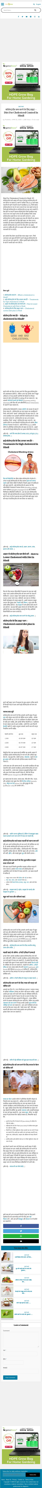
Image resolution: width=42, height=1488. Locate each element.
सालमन (26, 967)
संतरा (13, 880)
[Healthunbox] (9, 4)
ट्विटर (28, 1219)
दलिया (20, 878)
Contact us (21, 1479)
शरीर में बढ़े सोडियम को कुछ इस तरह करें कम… (24, 1060)
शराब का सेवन (7, 1099)
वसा (4, 717)
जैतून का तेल (11, 783)
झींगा (10, 853)
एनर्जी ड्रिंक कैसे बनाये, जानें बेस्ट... (23, 1257)
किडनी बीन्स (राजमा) (17, 882)
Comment (6, 1330)
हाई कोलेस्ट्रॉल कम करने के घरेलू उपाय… (22, 616)
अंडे (36, 851)
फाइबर (20, 605)
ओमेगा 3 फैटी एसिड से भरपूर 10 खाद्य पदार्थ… (23, 978)
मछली (19, 603)
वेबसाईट (5, 1368)
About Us (8, 1479)
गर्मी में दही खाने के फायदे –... (23, 1303)
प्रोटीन (24, 409)
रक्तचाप (24, 1110)
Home (3, 1479)
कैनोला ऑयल (26, 781)
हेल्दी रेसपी (21, 106)
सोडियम (11, 992)
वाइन (26, 1112)
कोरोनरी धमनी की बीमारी (15, 400)
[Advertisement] (21, 42)
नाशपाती (19, 880)
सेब (7, 880)
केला (10, 880)
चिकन (26, 603)
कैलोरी (5, 726)
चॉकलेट (26, 757)
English (38, 4)
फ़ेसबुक (20, 1219)
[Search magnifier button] (35, 10)
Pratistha (8, 119)
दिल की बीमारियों (8, 479)
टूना (37, 967)
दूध (23, 853)
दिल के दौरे (35, 963)
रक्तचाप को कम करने (9, 1003)
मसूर (25, 882)
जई (25, 878)
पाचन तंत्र (18, 869)
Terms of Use (29, 1479)
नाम (4, 1350)
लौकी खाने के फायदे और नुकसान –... (23, 1314)
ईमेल (4, 1359)
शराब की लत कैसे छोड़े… (17, 1166)
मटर (28, 882)
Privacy (14, 1479)
